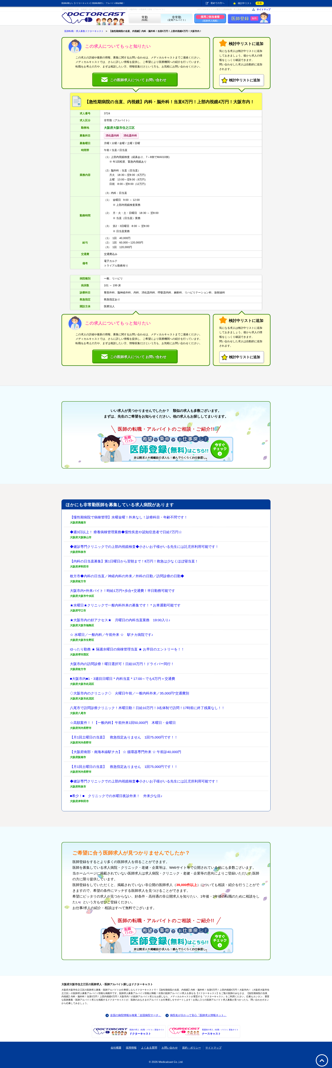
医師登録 (244, 18)
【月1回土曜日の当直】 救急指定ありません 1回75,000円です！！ (124, 737)
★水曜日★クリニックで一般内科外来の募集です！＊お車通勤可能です (125, 605)
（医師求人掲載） (210, 18)
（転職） (144, 19)
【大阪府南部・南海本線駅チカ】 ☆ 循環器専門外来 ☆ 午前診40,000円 (125, 752)
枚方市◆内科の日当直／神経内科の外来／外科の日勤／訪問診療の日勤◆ (127, 576)
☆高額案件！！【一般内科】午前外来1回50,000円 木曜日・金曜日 (123, 723)
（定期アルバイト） (176, 19)
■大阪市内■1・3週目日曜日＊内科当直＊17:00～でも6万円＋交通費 (122, 679)
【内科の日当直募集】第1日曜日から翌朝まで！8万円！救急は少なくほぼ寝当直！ (134, 561)
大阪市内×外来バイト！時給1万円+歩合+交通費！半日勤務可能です (122, 591)
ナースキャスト (220, 1032)
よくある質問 (149, 1047)
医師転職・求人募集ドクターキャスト (84, 31)
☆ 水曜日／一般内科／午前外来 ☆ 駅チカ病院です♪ (111, 635)
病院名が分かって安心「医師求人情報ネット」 (198, 1015)
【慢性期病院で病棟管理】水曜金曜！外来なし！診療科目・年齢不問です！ (129, 517)
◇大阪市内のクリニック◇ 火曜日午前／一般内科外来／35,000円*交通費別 (129, 693)
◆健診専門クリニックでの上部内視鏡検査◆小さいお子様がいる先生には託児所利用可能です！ (144, 547)
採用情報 (131, 1047)
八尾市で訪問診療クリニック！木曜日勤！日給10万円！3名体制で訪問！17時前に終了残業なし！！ (147, 708)
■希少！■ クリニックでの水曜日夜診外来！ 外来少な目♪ (116, 796)
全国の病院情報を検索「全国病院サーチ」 (135, 1015)
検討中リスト (250, 3)
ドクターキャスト (146, 1032)
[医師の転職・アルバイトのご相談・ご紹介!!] (166, 448)
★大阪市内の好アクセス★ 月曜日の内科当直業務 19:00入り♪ (120, 620)
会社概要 (116, 1047)
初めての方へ (217, 3)
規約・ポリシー (191, 1047)
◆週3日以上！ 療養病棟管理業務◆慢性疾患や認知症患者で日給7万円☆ (126, 532)
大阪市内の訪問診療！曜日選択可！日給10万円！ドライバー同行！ (122, 664)
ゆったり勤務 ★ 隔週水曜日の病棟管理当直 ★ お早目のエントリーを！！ (127, 649)
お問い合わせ (170, 1047)
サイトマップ (264, 9)
